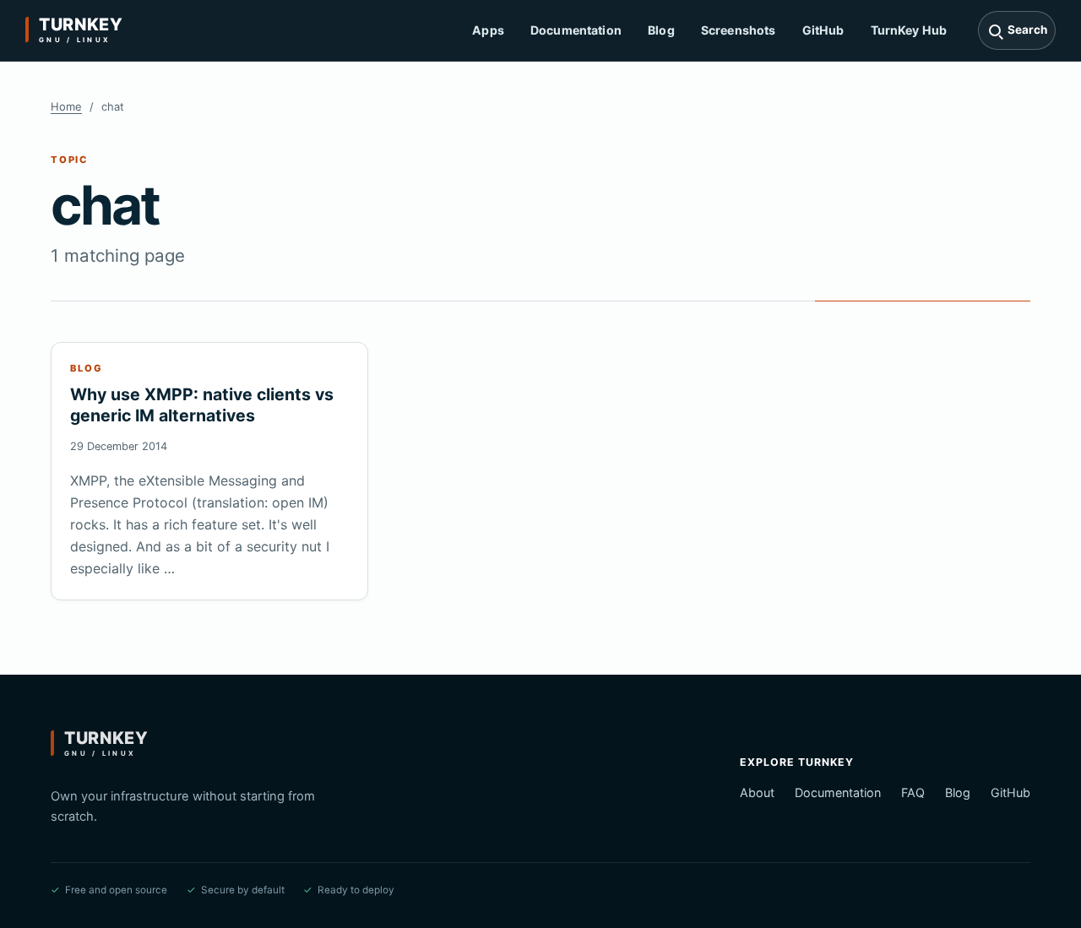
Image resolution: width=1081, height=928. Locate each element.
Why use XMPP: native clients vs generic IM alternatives (202, 405)
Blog (661, 30)
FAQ (913, 792)
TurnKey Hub (909, 30)
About (757, 792)
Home (66, 106)
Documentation (576, 30)
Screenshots (738, 30)
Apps (488, 30)
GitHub (823, 30)
